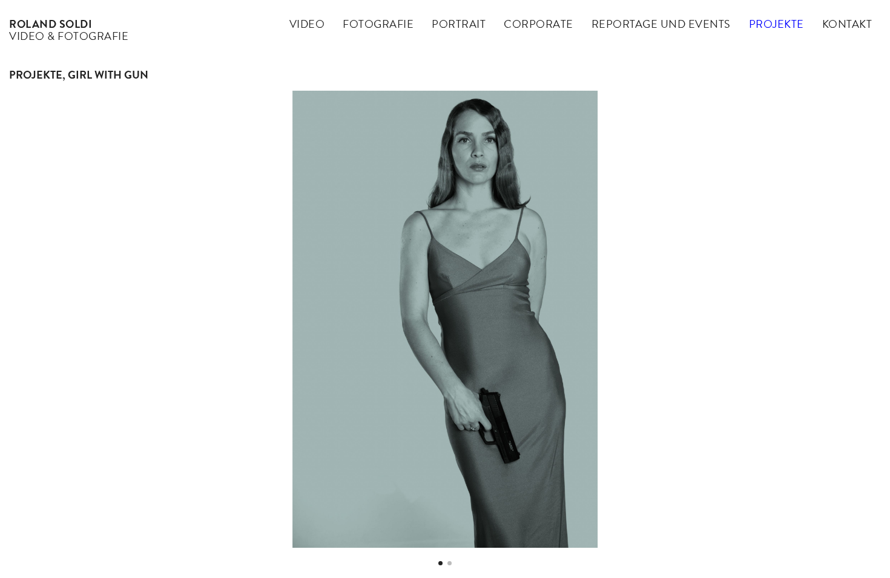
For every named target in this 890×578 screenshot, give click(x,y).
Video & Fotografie (68, 30)
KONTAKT (847, 24)
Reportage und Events (661, 24)
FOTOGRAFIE (378, 24)
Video (307, 24)
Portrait (459, 24)
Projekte (776, 24)
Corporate (538, 24)
